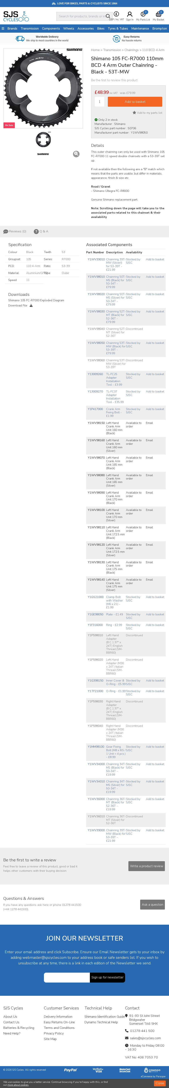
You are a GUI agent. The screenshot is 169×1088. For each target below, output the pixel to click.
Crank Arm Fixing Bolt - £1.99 (114, 412)
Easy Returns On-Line (59, 1022)
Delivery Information (58, 1016)
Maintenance (140, 28)
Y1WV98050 (96, 343)
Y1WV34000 (96, 764)
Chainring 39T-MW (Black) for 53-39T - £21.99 (116, 835)
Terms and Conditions (59, 1028)
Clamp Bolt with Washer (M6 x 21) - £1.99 (114, 602)
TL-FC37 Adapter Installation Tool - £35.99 (115, 397)
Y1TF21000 (95, 691)
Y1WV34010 (96, 781)
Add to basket (155, 259)
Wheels (68, 28)
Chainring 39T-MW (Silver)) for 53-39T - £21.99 (116, 264)
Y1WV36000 (96, 799)
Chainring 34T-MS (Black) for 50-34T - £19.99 (116, 769)
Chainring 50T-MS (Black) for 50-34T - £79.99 (116, 282)
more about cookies (18, 1085)
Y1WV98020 (96, 294)
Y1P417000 (95, 409)
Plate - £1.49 (114, 614)
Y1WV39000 (96, 830)
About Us (10, 1016)
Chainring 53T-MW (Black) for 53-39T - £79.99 (116, 348)
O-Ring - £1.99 (116, 691)
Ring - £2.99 (114, 625)
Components (51, 28)
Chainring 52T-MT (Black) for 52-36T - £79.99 (116, 317)
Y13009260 (95, 374)
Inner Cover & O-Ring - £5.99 (116, 682)
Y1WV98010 (96, 277)
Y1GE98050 (95, 614)
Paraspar (161, 1076)
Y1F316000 (95, 625)
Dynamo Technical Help (101, 1022)
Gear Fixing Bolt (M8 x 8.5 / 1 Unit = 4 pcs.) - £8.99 (116, 752)
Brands (12, 28)
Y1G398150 (95, 681)
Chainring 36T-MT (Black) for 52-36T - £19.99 (116, 804)
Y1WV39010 (96, 259)
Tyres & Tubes (118, 28)
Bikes (100, 28)
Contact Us (11, 1022)
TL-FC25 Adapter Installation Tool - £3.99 (114, 379)
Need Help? (11, 1033)
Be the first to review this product (114, 80)
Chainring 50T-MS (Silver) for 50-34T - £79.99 (116, 299)
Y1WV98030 (96, 311)
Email (149, 423)
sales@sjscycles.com (145, 1038)
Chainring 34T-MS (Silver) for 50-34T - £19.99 (116, 787)
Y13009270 (95, 391)
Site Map (50, 1039)
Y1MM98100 (96, 747)
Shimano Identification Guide (104, 1016)
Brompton (159, 28)
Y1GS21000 (95, 597)
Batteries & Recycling (18, 1028)
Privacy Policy (54, 1033)
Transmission (30, 28)
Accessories (85, 28)
